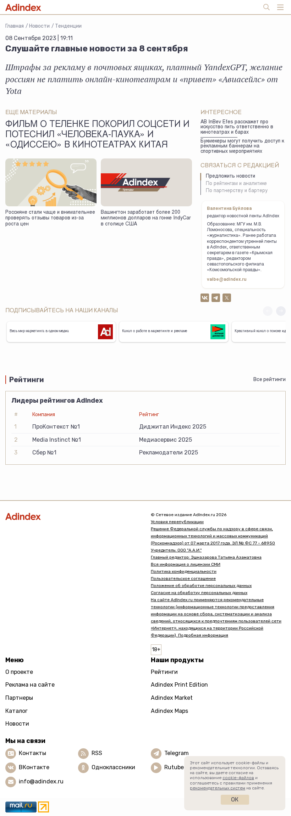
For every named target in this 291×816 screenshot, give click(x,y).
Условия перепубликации (177, 521)
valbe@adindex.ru (227, 280)
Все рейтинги (269, 379)
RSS (97, 753)
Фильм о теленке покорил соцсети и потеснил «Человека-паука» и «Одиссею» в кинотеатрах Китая (97, 135)
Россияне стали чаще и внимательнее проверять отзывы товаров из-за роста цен (50, 218)
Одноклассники (113, 767)
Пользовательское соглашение (183, 578)
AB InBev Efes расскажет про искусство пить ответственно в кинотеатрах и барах (237, 127)
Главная (14, 26)
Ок (234, 799)
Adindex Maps (169, 711)
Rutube (174, 767)
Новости (39, 26)
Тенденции (68, 26)
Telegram (176, 753)
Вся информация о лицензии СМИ (185, 564)
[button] (281, 311)
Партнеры (19, 697)
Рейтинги (164, 672)
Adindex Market (172, 697)
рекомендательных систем (217, 788)
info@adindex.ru (41, 781)
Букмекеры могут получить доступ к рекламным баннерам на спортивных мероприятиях (242, 146)
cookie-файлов (238, 777)
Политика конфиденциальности (183, 571)
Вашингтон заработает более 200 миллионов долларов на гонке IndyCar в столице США (146, 218)
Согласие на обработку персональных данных (199, 592)
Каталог (16, 711)
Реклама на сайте (30, 684)
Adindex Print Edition (179, 684)
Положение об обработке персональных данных (201, 585)
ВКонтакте (34, 767)
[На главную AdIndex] (72, 516)
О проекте (19, 672)
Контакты (32, 753)
